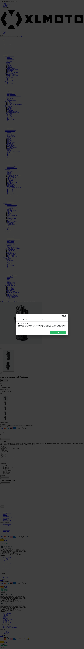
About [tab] (59, 319)
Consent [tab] (25, 319)
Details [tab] (42, 319)
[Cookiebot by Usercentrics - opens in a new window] (61, 316)
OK (58, 332)
